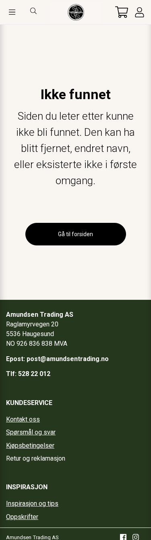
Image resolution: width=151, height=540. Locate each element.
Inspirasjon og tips (32, 503)
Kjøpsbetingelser (30, 445)
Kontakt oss (23, 419)
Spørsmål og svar (31, 432)
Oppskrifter (22, 517)
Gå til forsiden (75, 234)
